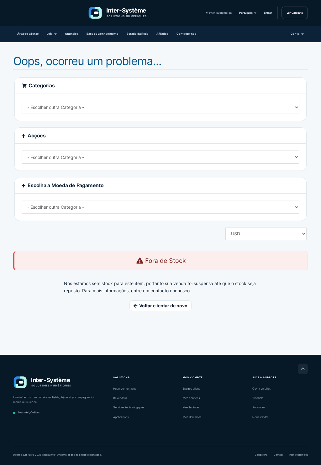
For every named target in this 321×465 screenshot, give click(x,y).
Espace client (191, 388)
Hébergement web (124, 388)
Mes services (191, 398)
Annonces (258, 407)
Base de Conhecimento (102, 33)
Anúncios (71, 33)
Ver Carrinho (295, 12)
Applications (121, 417)
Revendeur (120, 398)
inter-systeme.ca (220, 12)
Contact (278, 454)
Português (246, 12)
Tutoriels (257, 398)
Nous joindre (260, 417)
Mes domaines (192, 417)
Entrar (268, 12)
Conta (296, 33)
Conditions (261, 454)
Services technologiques (129, 407)
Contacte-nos (186, 33)
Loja (50, 33)
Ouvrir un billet (261, 388)
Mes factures (191, 407)
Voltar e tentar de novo (162, 305)
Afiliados (162, 33)
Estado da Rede (137, 33)
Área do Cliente (28, 33)
